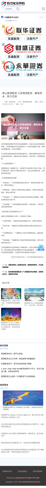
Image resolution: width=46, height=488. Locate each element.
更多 (41, 17)
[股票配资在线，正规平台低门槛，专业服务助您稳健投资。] (11, 293)
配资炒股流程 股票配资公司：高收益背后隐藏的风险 (20, 442)
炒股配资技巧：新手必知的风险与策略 (16, 363)
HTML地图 (35, 478)
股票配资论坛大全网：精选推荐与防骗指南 (18, 358)
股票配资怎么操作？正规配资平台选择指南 (18, 376)
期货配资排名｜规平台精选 (12, 353)
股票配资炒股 (7, 471)
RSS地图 (28, 478)
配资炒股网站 (37, 471)
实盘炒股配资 (22, 471)
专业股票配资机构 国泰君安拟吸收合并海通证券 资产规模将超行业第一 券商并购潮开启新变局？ (22, 450)
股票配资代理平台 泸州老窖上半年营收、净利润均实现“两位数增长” (23, 408)
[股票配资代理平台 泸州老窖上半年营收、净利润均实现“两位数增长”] (23, 398)
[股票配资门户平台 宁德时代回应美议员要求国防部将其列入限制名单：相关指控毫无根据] (11, 314)
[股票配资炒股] (13, 4)
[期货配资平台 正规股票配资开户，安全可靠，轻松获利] (34, 294)
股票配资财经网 (28, 482)
